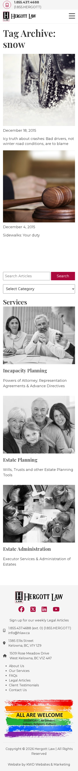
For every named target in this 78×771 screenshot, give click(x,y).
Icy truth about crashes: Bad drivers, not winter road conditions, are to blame (38, 141)
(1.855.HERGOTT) (27, 4)
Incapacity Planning (25, 370)
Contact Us (18, 690)
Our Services (19, 671)
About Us (16, 666)
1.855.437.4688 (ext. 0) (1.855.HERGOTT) (39, 628)
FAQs (13, 676)
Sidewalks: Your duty (21, 235)
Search (63, 276)
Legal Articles (19, 680)
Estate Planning (20, 459)
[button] (72, 16)
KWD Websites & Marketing (48, 764)
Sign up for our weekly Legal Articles (39, 620)
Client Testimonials (24, 685)
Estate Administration (27, 549)
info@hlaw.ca (19, 633)
